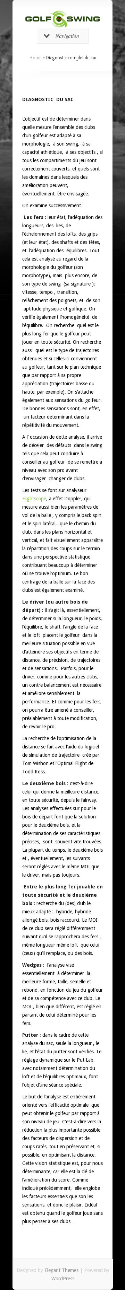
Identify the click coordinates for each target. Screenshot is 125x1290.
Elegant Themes (61, 1270)
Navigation (67, 35)
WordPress (62, 1278)
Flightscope (34, 498)
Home (35, 57)
